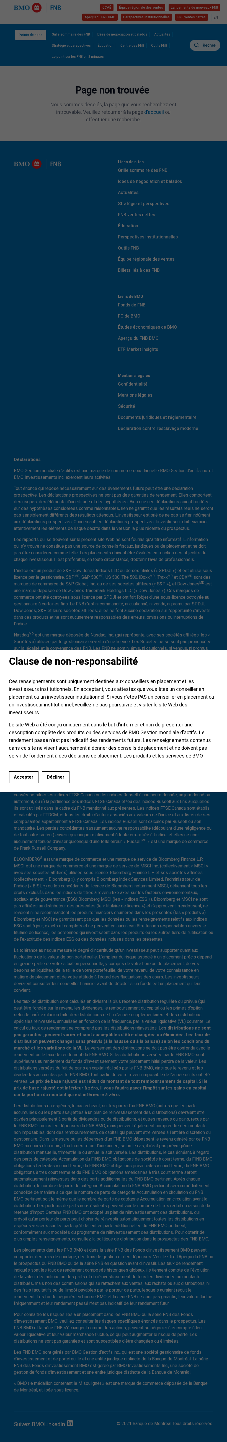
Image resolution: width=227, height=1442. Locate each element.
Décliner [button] (56, 777)
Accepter (23, 777)
